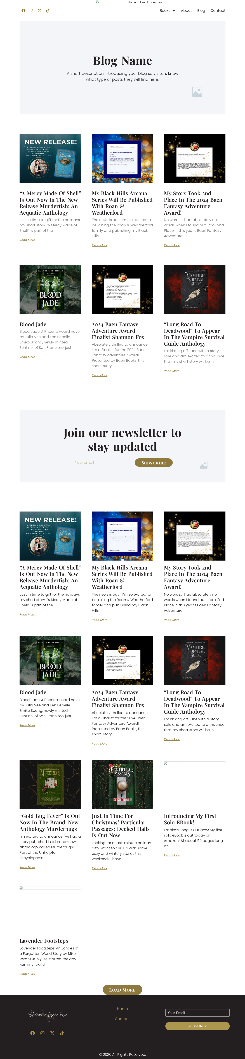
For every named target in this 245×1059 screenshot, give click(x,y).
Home (122, 1008)
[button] (122, 990)
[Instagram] (32, 10)
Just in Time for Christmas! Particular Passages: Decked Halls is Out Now (121, 825)
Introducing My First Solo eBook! (190, 819)
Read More (27, 240)
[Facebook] (23, 10)
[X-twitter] (40, 10)
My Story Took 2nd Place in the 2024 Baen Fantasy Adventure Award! (193, 203)
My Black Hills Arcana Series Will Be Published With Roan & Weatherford (122, 203)
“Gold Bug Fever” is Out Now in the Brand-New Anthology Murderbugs (50, 822)
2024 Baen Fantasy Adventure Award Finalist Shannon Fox (118, 331)
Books (165, 10)
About (186, 10)
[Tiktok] (48, 10)
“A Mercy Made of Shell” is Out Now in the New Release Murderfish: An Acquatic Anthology (50, 203)
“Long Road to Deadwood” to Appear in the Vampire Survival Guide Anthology (194, 334)
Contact (218, 10)
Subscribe (197, 1026)
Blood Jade (33, 324)
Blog (201, 10)
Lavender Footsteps (44, 940)
